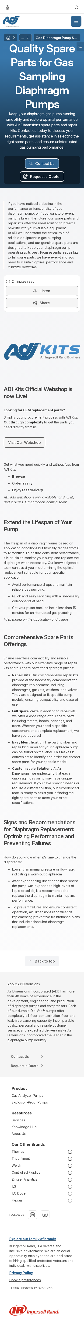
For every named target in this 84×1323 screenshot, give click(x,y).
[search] (76, 7)
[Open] (76, 21)
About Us (19, 1134)
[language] (7, 7)
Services (18, 1120)
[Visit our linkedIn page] (32, 1214)
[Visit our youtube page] (45, 1214)
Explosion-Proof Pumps (30, 1102)
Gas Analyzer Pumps (27, 1095)
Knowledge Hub (24, 1127)
